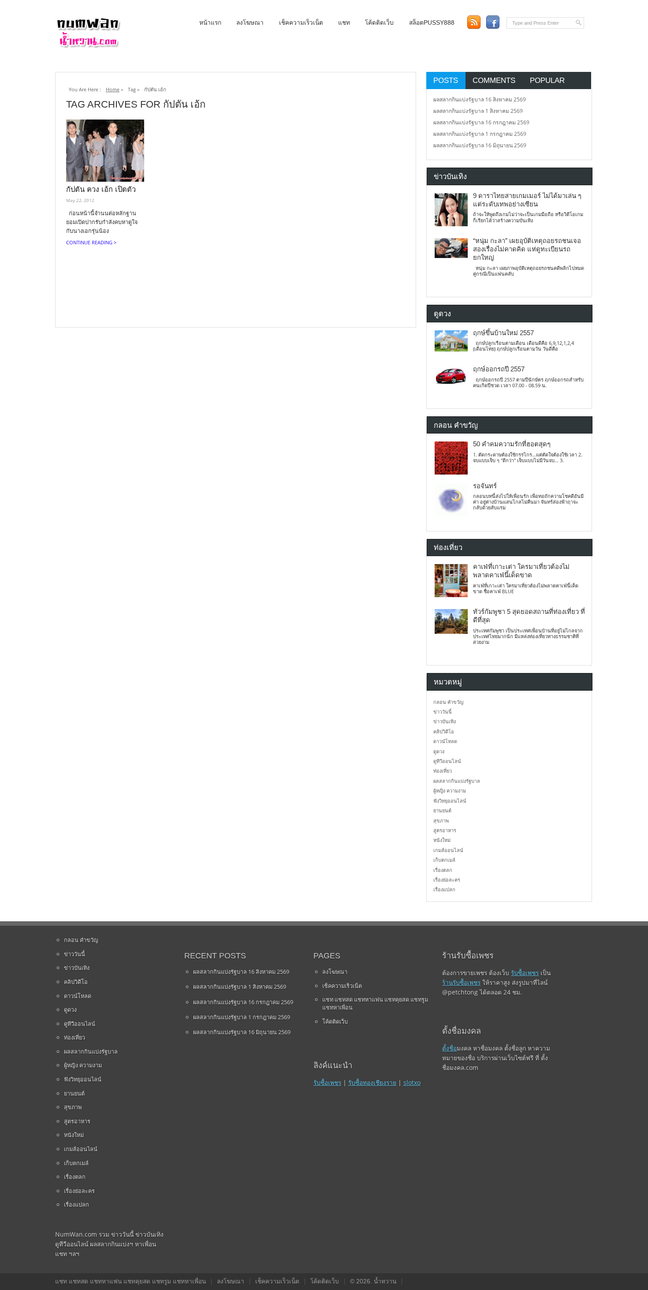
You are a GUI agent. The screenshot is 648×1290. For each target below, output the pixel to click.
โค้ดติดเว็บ (379, 22)
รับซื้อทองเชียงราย (372, 1082)
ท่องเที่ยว (442, 770)
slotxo (412, 1082)
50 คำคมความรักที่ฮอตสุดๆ (512, 444)
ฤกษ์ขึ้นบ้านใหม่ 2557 (503, 333)
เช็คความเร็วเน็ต (301, 22)
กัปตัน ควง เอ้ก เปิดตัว (101, 189)
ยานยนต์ (442, 810)
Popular (547, 80)
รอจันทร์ (485, 486)
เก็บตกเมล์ (444, 859)
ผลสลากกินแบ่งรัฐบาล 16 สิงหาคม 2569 (479, 99)
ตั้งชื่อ (449, 1048)
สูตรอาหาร (444, 830)
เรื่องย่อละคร (446, 879)
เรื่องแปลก (444, 889)
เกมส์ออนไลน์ (448, 850)
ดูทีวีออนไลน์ (447, 761)
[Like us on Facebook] (492, 22)
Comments (494, 80)
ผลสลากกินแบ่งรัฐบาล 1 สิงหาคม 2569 (478, 111)
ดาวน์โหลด (445, 741)
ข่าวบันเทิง (444, 721)
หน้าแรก (210, 22)
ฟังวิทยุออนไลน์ (449, 800)
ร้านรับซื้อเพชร (461, 982)
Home (112, 89)
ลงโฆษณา (250, 22)
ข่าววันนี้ (442, 711)
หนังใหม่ (442, 840)
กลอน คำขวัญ (448, 702)
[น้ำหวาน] (88, 46)
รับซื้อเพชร (327, 1082)
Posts (445, 80)
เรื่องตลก (442, 870)
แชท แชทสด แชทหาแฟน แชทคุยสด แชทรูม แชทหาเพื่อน (375, 1003)
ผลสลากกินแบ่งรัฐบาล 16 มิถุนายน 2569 (479, 145)
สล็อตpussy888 (431, 22)
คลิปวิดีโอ (443, 731)
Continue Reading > (91, 242)
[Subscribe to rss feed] (474, 22)
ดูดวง (438, 751)
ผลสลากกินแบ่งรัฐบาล (456, 781)
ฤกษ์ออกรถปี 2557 (499, 369)
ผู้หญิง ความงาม (449, 790)
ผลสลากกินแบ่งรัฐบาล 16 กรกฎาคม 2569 (481, 122)
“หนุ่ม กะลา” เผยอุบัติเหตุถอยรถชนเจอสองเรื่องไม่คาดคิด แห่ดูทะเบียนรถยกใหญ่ (527, 249)
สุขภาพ (441, 820)
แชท (344, 22)
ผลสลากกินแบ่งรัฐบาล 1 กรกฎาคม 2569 (479, 134)
